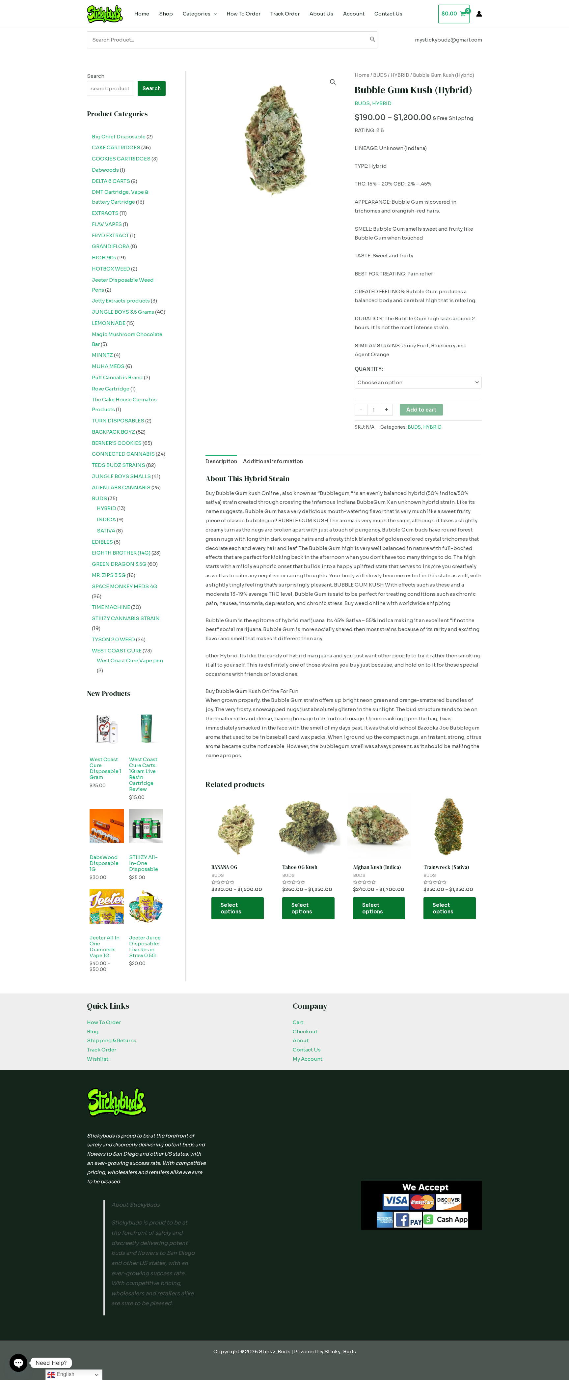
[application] (213, 14)
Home (362, 75)
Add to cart (421, 410)
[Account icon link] (479, 14)
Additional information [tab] (273, 461)
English (64, 1374)
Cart (298, 1022)
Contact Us (307, 1050)
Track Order (101, 1050)
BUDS (380, 75)
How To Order (104, 1022)
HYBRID (400, 75)
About (301, 1040)
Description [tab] (221, 461)
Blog (92, 1031)
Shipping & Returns (111, 1040)
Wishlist (97, 1059)
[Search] (372, 40)
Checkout (305, 1031)
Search (95, 76)
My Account (307, 1059)
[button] (333, 82)
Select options (231, 908)
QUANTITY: (369, 369)
